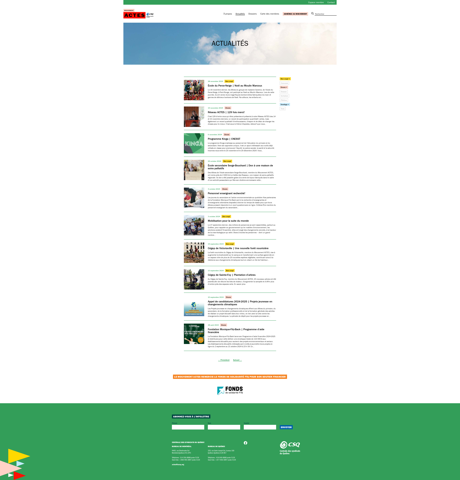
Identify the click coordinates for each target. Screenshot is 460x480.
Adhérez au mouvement (295, 14)
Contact (331, 2)
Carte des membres (269, 13)
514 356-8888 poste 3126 (189, 457)
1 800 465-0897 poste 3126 (190, 459)
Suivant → (237, 360)
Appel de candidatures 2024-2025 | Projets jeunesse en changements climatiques (240, 303)
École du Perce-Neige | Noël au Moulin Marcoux (235, 85)
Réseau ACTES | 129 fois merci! (226, 112)
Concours (284, 83)
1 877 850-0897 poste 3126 (226, 459)
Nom (209, 423)
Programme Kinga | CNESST (224, 138)
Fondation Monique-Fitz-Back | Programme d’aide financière (236, 331)
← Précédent (224, 360)
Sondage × (285, 104)
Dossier (284, 91)
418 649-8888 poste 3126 (225, 457)
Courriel (246, 423)
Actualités (240, 13)
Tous (282, 108)
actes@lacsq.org (178, 464)
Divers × (284, 87)
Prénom (174, 423)
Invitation (284, 96)
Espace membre (316, 2)
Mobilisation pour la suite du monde (228, 220)
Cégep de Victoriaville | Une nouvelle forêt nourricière (238, 248)
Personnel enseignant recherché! (226, 193)
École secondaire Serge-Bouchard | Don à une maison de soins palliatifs (240, 167)
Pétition (284, 100)
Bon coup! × (285, 79)
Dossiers (252, 13)
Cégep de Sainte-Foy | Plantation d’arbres (232, 274)
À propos (228, 13)
